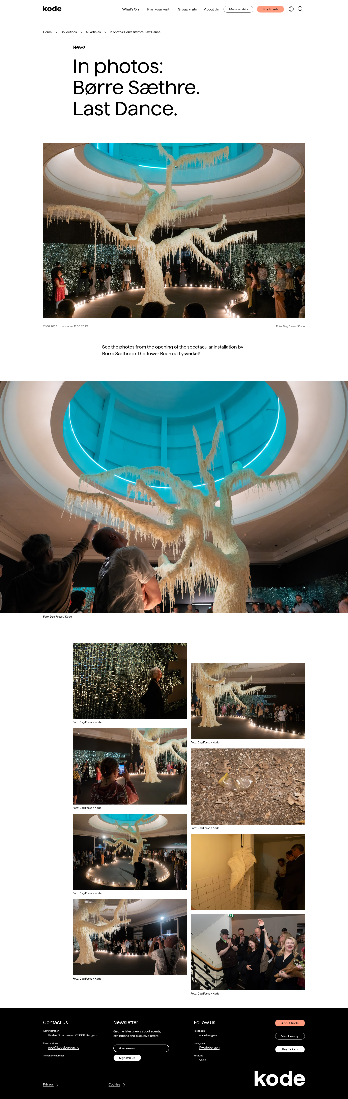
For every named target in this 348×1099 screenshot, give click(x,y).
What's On (130, 9)
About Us (211, 9)
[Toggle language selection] (291, 9)
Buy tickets (270, 9)
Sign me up (127, 1057)
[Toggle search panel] (300, 9)
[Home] (52, 9)
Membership (238, 9)
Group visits (187, 9)
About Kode (290, 1023)
